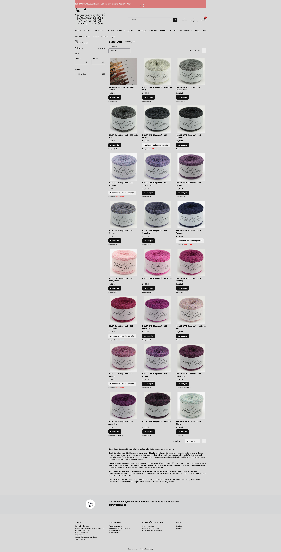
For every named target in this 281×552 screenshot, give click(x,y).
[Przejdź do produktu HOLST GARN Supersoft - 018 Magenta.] (157, 310)
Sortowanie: (112, 46)
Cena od (78, 58)
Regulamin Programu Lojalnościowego (89, 528)
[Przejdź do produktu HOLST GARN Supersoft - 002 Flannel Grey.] (191, 71)
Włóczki (87, 37)
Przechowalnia (114, 533)
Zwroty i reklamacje (82, 526)
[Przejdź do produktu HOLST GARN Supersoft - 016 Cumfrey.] (191, 262)
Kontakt (179, 526)
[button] (175, 20)
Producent (96, 37)
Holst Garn (104, 37)
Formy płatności (148, 526)
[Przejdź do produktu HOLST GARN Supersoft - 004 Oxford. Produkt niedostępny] (157, 119)
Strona (191, 51)
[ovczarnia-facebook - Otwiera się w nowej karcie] (84, 10)
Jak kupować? (80, 539)
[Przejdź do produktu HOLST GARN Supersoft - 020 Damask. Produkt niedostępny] (123, 358)
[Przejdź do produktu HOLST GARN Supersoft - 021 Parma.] (157, 358)
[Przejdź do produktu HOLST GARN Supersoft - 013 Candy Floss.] (123, 262)
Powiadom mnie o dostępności (156, 145)
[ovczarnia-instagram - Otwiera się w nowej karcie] (77, 10)
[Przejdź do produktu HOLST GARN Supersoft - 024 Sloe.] (157, 405)
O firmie (179, 528)
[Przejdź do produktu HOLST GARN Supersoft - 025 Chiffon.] (191, 405)
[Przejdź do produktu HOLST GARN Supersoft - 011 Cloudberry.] (157, 214)
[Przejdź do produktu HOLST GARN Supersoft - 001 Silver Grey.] (157, 71)
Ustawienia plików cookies (118, 528)
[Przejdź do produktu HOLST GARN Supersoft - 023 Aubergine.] (123, 405)
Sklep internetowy (140, 549)
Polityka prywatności (82, 530)
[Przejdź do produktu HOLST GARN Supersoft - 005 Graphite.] (191, 119)
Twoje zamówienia (115, 526)
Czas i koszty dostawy (150, 528)
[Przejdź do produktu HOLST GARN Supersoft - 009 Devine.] (191, 167)
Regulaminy (79, 535)
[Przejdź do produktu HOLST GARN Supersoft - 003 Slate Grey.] (123, 119)
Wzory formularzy (81, 533)
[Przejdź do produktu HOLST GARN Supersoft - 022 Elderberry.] (191, 358)
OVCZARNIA (79, 37)
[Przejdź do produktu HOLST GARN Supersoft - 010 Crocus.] (123, 214)
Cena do (95, 58)
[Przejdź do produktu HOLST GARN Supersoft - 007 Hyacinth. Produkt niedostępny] (123, 167)
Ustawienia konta (115, 530)
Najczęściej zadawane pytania (86, 537)
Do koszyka (114, 97)
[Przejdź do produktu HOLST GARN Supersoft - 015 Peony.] (157, 262)
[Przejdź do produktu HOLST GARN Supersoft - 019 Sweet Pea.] (191, 310)
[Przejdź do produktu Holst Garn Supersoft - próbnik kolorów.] (123, 71)
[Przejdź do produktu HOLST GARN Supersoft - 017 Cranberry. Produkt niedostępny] (123, 310)
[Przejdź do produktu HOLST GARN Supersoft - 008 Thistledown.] (157, 167)
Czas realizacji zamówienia (152, 530)
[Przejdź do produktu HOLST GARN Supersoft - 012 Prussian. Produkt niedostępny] (191, 214)
